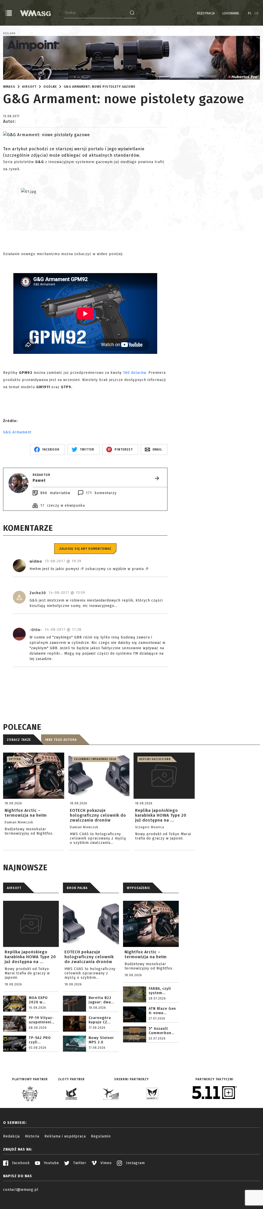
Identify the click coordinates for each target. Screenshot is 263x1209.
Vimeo (105, 1163)
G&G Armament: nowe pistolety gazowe (99, 86)
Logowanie (230, 13)
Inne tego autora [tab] (61, 740)
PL (250, 13)
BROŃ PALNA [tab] (77, 888)
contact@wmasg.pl (21, 1189)
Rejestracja (206, 13)
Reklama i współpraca (65, 1136)
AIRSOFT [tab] (14, 888)
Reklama (9, 33)
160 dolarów (134, 373)
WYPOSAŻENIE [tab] (138, 888)
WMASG (9, 86)
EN (257, 13)
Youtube (51, 1163)
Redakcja (11, 1136)
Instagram (135, 1163)
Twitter (79, 1163)
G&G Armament (17, 432)
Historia (32, 1136)
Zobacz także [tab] (19, 740)
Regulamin (101, 1136)
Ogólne (50, 86)
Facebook (20, 1163)
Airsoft (29, 86)
